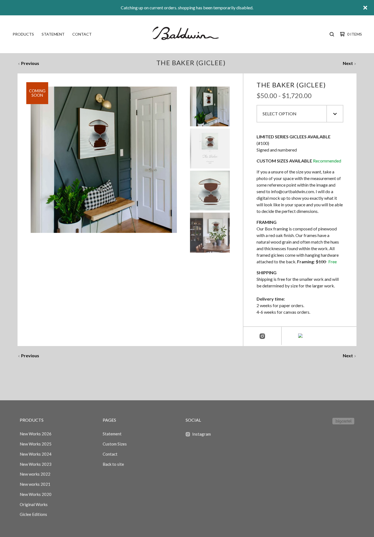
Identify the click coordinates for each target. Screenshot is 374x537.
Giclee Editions (33, 514)
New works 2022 (35, 474)
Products (23, 34)
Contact (82, 34)
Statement (53, 34)
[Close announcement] (365, 7)
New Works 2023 (35, 464)
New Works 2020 (35, 494)
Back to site (113, 464)
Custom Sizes (115, 443)
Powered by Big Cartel (343, 421)
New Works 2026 (35, 433)
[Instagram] (262, 336)
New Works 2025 (35, 443)
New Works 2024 (35, 454)
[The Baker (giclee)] (210, 106)
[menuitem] (23, 34)
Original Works (34, 504)
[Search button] (332, 34)
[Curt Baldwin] (186, 34)
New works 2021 (35, 484)
